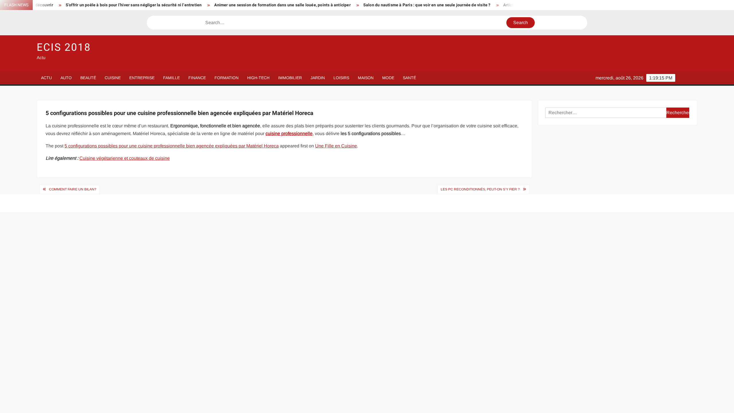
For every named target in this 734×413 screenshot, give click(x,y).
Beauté (88, 77)
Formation (226, 77)
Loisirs (341, 77)
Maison (366, 77)
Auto (66, 77)
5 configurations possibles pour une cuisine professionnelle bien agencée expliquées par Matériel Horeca (172, 145)
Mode (388, 77)
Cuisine (113, 77)
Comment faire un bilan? (72, 189)
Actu (46, 77)
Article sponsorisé (503, 5)
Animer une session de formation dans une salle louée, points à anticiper (265, 5)
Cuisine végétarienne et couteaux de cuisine (124, 158)
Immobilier (290, 77)
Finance (197, 77)
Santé (409, 77)
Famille (171, 77)
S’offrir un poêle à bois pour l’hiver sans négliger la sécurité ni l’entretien (116, 5)
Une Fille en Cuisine (336, 145)
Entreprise (142, 77)
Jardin (318, 77)
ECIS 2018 (64, 47)
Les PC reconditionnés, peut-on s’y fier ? (480, 189)
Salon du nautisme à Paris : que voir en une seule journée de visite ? (409, 5)
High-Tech (258, 77)
